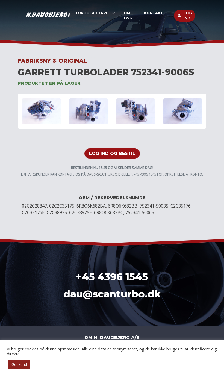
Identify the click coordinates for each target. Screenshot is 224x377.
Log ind (188, 15)
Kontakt (153, 13)
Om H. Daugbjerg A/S (112, 337)
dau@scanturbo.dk (105, 174)
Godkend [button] (19, 364)
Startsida (52, 13)
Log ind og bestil (112, 153)
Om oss (128, 15)
